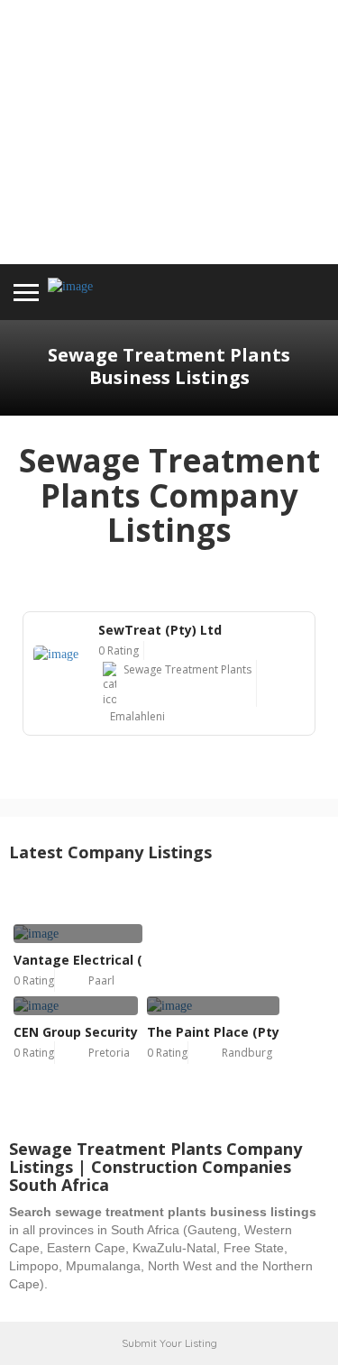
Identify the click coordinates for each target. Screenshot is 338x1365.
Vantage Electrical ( (78, 959)
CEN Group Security (76, 1031)
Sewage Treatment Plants (187, 669)
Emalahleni (137, 716)
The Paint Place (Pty (213, 1031)
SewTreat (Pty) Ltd (160, 629)
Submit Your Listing (169, 1343)
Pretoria (109, 1052)
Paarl (101, 980)
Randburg (247, 1052)
